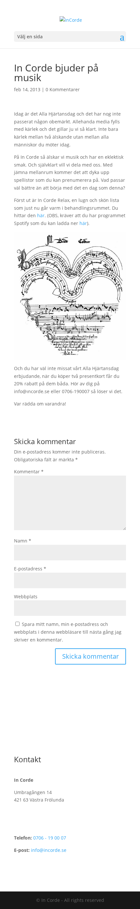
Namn (22, 541)
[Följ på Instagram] (32, 738)
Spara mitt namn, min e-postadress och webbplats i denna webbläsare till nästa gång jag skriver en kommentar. (67, 632)
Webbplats (25, 596)
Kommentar (29, 471)
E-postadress (30, 569)
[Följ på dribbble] (45, 738)
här (41, 215)
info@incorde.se (48, 850)
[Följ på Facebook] (19, 738)
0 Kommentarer (63, 89)
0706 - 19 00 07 (49, 838)
